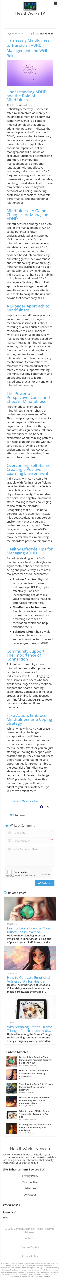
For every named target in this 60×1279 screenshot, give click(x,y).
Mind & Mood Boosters (25, 801)
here (48, 1276)
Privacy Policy (30, 1256)
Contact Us (30, 1238)
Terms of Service (30, 1247)
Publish (46, 883)
